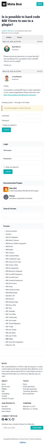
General (8, 234)
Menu (40, 4)
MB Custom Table (12, 265)
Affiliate (4, 389)
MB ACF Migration (12, 237)
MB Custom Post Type (13, 262)
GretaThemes (6, 409)
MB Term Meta (11, 314)
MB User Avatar (11, 329)
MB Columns (10, 253)
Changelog (5, 394)
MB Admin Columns (12, 240)
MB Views (11, 31)
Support (4, 31)
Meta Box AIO (10, 345)
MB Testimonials (11, 317)
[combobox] (22, 215)
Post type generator (30, 389)
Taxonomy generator (30, 391)
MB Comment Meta (12, 256)
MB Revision (10, 299)
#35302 (39, 41)
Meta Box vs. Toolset (30, 409)
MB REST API (10, 296)
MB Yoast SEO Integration (14, 342)
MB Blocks (9, 246)
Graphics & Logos (8, 398)
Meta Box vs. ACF (29, 406)
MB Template (10, 311)
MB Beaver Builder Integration (16, 243)
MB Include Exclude (12, 290)
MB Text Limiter (11, 320)
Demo (25, 384)
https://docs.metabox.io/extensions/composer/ (20, 95)
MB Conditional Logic (13, 259)
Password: (5, 120)
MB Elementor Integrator (14, 271)
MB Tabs (9, 308)
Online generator (29, 386)
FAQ (3, 391)
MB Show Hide (11, 305)
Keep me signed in (10, 125)
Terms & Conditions (35, 439)
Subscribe (37, 428)
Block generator (28, 394)
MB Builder (9, 249)
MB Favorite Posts (12, 277)
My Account (6, 386)
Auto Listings (6, 411)
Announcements (11, 231)
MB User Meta (10, 333)
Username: (5, 116)
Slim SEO (5, 406)
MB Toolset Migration (13, 323)
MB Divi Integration (12, 268)
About (4, 384)
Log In (6, 130)
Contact (4, 396)
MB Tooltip (9, 326)
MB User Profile (11, 336)
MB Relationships (11, 293)
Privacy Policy (24, 439)
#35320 (39, 71)
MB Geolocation (11, 283)
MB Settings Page (12, 302)
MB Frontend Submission (14, 280)
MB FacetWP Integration (14, 274)
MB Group (9, 286)
